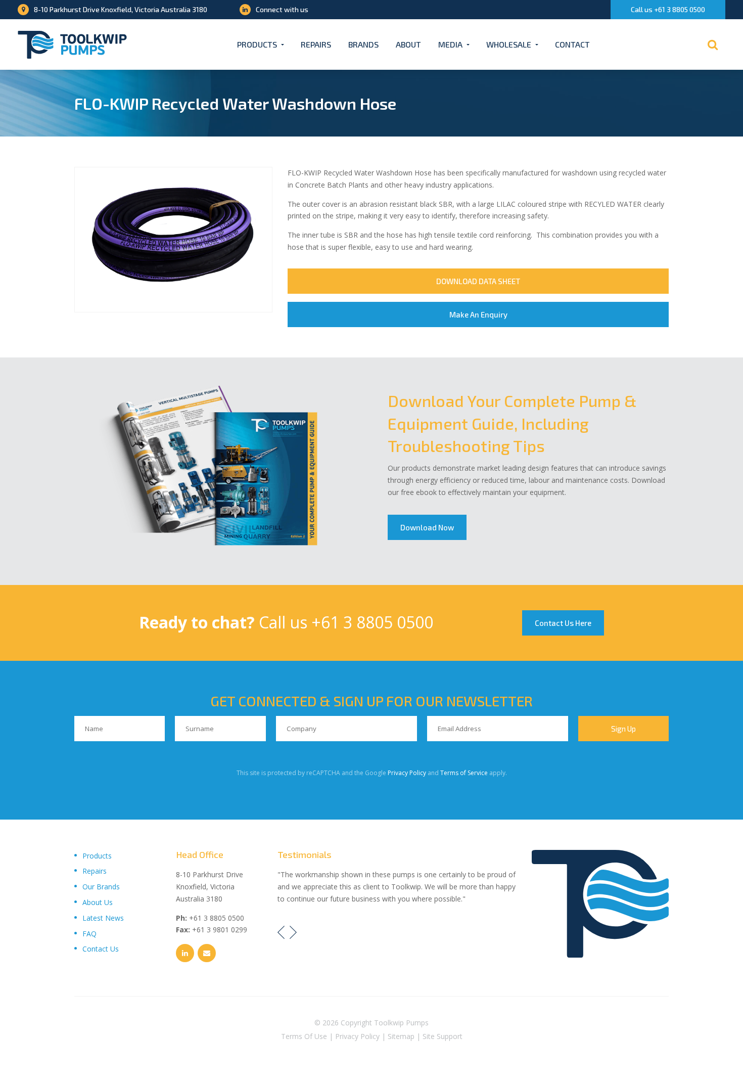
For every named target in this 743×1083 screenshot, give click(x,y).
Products (257, 44)
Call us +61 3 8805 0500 (668, 9)
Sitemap (401, 1036)
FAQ (89, 933)
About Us (97, 902)
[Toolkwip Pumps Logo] (72, 45)
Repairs (316, 44)
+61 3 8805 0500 (372, 622)
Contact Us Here (563, 622)
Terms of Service (464, 773)
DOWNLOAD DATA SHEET (478, 281)
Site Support (442, 1036)
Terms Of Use (304, 1036)
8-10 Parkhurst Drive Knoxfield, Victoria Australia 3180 (120, 9)
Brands (363, 44)
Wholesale (508, 44)
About (408, 44)
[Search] (713, 44)
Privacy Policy (407, 773)
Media (450, 44)
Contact (572, 44)
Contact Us (100, 949)
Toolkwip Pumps (401, 1022)
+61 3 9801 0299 (219, 929)
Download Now (427, 527)
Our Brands (101, 886)
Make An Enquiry (478, 314)
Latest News (103, 918)
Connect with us (282, 9)
